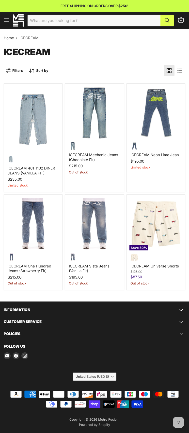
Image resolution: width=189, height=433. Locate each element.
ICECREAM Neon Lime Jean (154, 154)
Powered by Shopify (94, 425)
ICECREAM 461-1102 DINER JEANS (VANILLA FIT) (31, 170)
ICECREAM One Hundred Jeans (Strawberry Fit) (29, 268)
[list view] (179, 70)
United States (92, 376)
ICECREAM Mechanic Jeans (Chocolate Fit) (93, 157)
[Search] (167, 20)
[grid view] (169, 70)
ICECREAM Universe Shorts (154, 266)
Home (9, 38)
